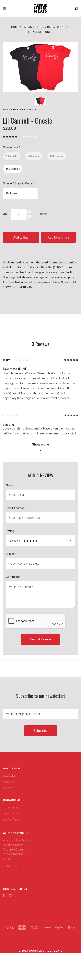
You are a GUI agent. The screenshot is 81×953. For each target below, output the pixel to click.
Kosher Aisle (10, 819)
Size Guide (9, 775)
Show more (40, 444)
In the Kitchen (11, 807)
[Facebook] (4, 896)
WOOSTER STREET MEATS (20, 109)
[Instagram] (10, 896)
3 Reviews (27, 136)
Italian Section (11, 813)
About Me (9, 782)
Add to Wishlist (58, 237)
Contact (8, 788)
